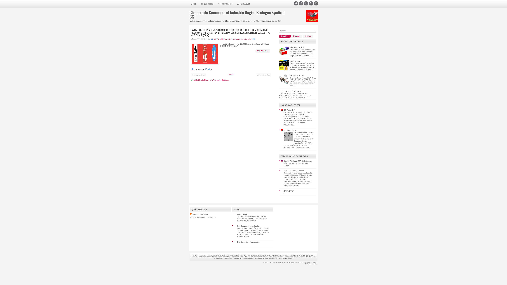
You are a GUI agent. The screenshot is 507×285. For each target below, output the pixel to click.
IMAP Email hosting (311, 264)
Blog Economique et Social (248, 226)
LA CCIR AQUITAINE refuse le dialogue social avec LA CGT (303, 135)
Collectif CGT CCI (207, 4)
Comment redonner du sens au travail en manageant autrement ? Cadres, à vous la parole (298, 175)
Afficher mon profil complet (203, 217)
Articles (308, 36)
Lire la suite (262, 51)
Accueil (193, 4)
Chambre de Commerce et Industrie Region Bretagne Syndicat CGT (237, 14)
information (248, 39)
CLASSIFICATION (297, 47)
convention (228, 39)
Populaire (284, 36)
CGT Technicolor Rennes (294, 171)
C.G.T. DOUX (289, 191)
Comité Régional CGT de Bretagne (298, 161)
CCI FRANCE (218, 39)
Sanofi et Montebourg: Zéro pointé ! (249, 228)
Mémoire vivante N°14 (292, 163)
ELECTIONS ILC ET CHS (291, 91)
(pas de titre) (295, 61)
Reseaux (296, 36)
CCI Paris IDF (289, 110)
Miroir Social (242, 214)
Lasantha (296, 262)
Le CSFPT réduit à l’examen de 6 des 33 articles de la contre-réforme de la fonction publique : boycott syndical (252, 219)
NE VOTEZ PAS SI (297, 76)
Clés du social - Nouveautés (248, 242)
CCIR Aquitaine (290, 130)
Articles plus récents (198, 75)
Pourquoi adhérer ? (225, 4)
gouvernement (238, 39)
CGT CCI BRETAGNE (200, 214)
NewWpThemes (275, 262)
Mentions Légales (243, 4)
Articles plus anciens (263, 75)
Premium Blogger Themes (309, 262)
